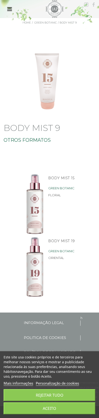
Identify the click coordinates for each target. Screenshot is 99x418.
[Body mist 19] (34, 267)
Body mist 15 (61, 178)
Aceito (49, 408)
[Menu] (10, 9)
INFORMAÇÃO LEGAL (44, 322)
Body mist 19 (61, 241)
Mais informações (18, 383)
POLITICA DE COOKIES (45, 337)
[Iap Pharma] (55, 9)
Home (27, 22)
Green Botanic (45, 22)
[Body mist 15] (34, 204)
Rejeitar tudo (49, 395)
